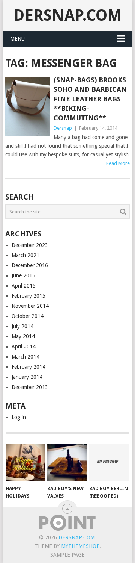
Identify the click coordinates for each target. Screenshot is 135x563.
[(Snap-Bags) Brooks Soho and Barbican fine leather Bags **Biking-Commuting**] (27, 106)
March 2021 (25, 255)
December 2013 (30, 387)
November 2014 (30, 306)
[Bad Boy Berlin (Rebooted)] (109, 462)
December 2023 (30, 245)
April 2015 (24, 286)
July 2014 (22, 326)
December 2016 (30, 265)
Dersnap (63, 128)
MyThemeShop (80, 546)
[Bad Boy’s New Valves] (67, 462)
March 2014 (25, 357)
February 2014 (28, 367)
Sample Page (67, 555)
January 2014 (27, 377)
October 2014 (28, 316)
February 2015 (28, 296)
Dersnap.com (68, 15)
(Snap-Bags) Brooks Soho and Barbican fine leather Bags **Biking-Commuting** (90, 99)
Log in (19, 417)
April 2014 (24, 347)
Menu (17, 39)
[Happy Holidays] (25, 462)
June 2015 (23, 275)
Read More (118, 163)
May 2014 (23, 336)
